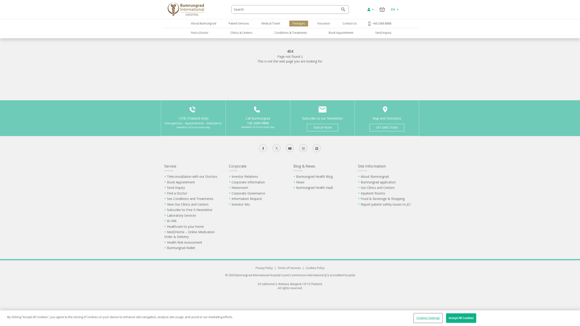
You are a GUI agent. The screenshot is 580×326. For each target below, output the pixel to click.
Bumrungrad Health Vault (314, 187)
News (300, 182)
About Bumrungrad (203, 23)
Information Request (247, 199)
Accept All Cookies (461, 318)
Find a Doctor (199, 32)
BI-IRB (171, 221)
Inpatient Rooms (373, 193)
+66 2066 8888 (381, 23)
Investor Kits (241, 204)
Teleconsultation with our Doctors (192, 176)
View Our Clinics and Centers (188, 204)
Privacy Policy (264, 268)
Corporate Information (248, 182)
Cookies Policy (315, 268)
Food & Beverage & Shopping (383, 199)
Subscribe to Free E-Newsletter (190, 210)
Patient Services (239, 23)
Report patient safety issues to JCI (386, 204)
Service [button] (170, 166)
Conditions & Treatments (290, 32)
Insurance (323, 23)
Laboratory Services (181, 215)
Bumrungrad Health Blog (314, 176)
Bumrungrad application (378, 182)
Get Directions (387, 127)
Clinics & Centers (241, 32)
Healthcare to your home (185, 226)
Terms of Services (289, 268)
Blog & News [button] (304, 166)
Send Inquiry (383, 32)
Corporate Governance (248, 193)
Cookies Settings (428, 318)
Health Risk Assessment (184, 242)
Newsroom (240, 187)
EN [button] (393, 9)
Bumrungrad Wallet (181, 248)
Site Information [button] (372, 166)
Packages (298, 23)
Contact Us (350, 23)
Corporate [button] (237, 166)
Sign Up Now (322, 127)
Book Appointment (341, 32)
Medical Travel (270, 23)
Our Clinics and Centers (378, 187)
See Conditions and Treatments (190, 199)
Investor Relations (245, 176)
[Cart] (382, 9)
